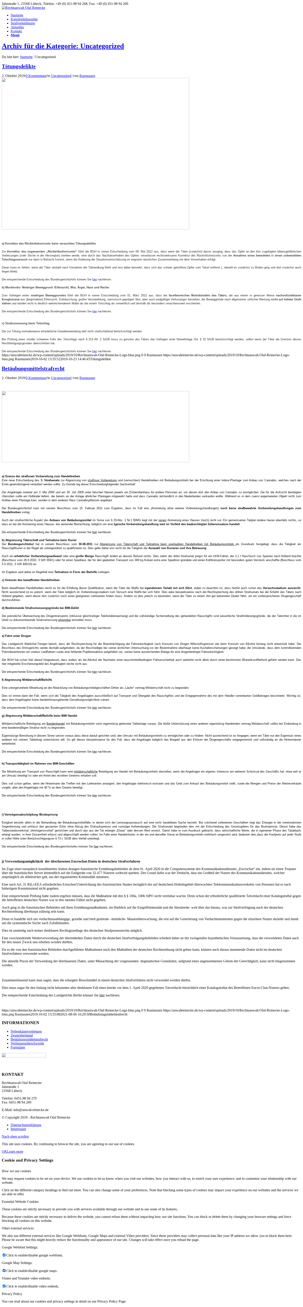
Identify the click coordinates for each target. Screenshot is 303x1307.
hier (94, 532)
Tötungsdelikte (19, 66)
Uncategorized (61, 76)
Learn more (15, 1151)
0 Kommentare (36, 76)
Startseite (26, 57)
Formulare (18, 1047)
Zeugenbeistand (22, 1035)
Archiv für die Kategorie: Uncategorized (63, 46)
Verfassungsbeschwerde (27, 1043)
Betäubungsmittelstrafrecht (33, 368)
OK (4, 1151)
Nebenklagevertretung (26, 1031)
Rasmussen (87, 76)
